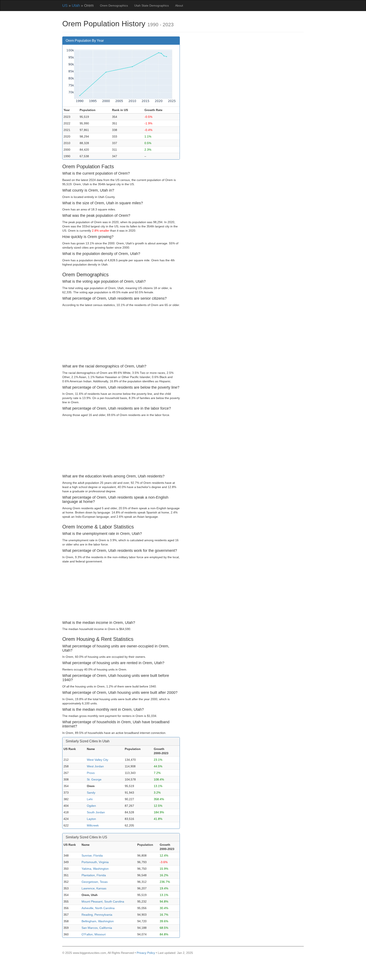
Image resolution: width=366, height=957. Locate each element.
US (65, 5)
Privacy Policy (146, 952)
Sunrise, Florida (92, 855)
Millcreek (93, 825)
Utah (76, 5)
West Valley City (97, 759)
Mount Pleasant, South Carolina (103, 901)
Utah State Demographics (151, 5)
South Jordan (96, 812)
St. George (94, 779)
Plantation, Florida (94, 875)
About (179, 5)
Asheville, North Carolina (98, 908)
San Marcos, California (97, 927)
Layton (91, 819)
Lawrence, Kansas (94, 888)
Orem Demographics (114, 5)
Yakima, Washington (95, 868)
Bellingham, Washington (98, 921)
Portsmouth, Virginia (95, 862)
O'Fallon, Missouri (94, 934)
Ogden (91, 805)
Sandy (91, 792)
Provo (91, 773)
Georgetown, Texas (95, 881)
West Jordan (95, 766)
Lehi (90, 799)
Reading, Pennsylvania (97, 914)
